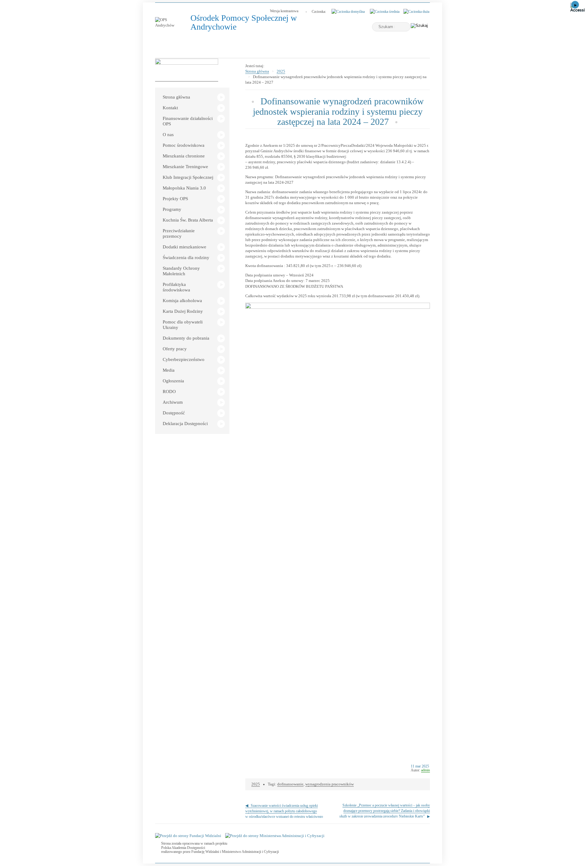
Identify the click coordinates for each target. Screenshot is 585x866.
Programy (172, 209)
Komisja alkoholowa (182, 300)
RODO (169, 391)
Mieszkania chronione (184, 155)
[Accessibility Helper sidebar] (577, 7)
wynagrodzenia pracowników (329, 784)
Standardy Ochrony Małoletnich (181, 271)
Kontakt (170, 107)
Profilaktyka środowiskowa (176, 287)
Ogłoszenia (173, 380)
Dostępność (174, 412)
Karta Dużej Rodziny (183, 311)
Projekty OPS (175, 198)
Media (169, 370)
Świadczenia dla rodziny (186, 257)
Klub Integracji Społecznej (188, 177)
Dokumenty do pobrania (186, 338)
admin (425, 770)
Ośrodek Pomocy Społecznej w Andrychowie (243, 22)
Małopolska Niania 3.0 (184, 188)
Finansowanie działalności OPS (188, 121)
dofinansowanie (290, 784)
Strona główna (176, 97)
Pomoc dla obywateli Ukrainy (183, 324)
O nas (168, 134)
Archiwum (173, 402)
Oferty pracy (175, 348)
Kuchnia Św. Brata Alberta (188, 220)
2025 (281, 71)
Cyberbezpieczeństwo (183, 359)
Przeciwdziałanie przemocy (179, 233)
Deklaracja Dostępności (185, 423)
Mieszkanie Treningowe (185, 166)
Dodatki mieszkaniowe (184, 246)
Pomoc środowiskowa (183, 145)
